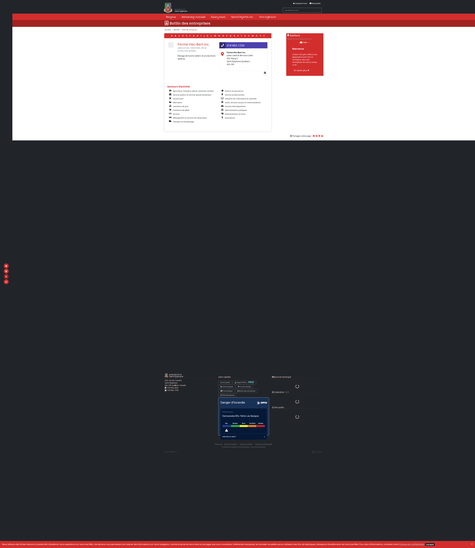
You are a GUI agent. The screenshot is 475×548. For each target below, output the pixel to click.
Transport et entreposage (183, 121)
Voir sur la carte (229, 436)
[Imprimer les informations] (264, 72)
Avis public (226, 382)
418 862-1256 (235, 45)
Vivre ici (267, 16)
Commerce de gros (181, 106)
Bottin (176, 30)
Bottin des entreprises (247, 391)
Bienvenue (171, 16)
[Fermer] (472, 544)
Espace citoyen (218, 16)
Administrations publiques (236, 110)
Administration (193, 16)
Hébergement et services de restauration (190, 118)
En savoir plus (300, 70)
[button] (322, 136)
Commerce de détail (181, 110)
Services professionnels (234, 95)
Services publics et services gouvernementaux (192, 95)
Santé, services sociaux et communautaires (243, 102)
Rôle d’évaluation (228, 395)
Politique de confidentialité (411, 544)
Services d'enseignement (235, 106)
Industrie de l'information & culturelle (240, 98)
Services (176, 114)
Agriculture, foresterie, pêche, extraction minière (193, 91)
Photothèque (227, 391)
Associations (230, 118)
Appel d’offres (241, 382)
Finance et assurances (234, 91)
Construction (178, 98)
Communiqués (227, 386)
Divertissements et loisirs (235, 114)
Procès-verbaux (245, 386)
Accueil (168, 30)
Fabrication (177, 102)
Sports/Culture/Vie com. (242, 16)
